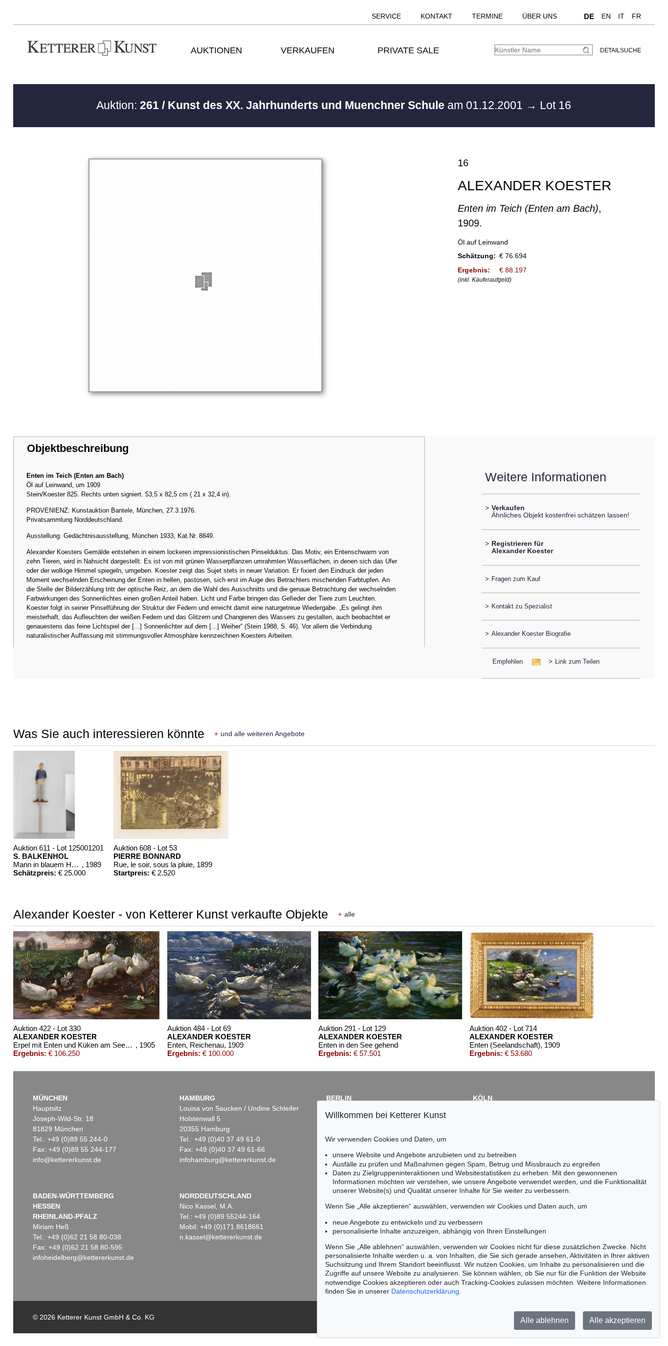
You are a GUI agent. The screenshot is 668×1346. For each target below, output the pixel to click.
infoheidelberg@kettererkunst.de (83, 1257)
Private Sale (408, 50)
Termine (487, 16)
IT (621, 16)
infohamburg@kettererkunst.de (227, 1160)
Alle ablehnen (544, 1320)
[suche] (587, 50)
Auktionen (216, 50)
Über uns (539, 16)
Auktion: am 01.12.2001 (311, 105)
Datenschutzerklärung (425, 1291)
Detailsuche (620, 50)
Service (386, 16)
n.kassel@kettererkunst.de (220, 1237)
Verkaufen (307, 50)
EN (606, 16)
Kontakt (436, 16)
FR (636, 16)
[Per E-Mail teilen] (533, 661)
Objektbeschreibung (78, 448)
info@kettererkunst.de (67, 1160)
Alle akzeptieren (617, 1320)
